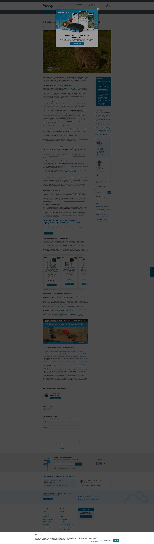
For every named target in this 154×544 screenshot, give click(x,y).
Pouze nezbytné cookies (106, 540)
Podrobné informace (65, 539)
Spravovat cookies (94, 541)
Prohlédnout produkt (77, 43)
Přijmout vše (116, 540)
